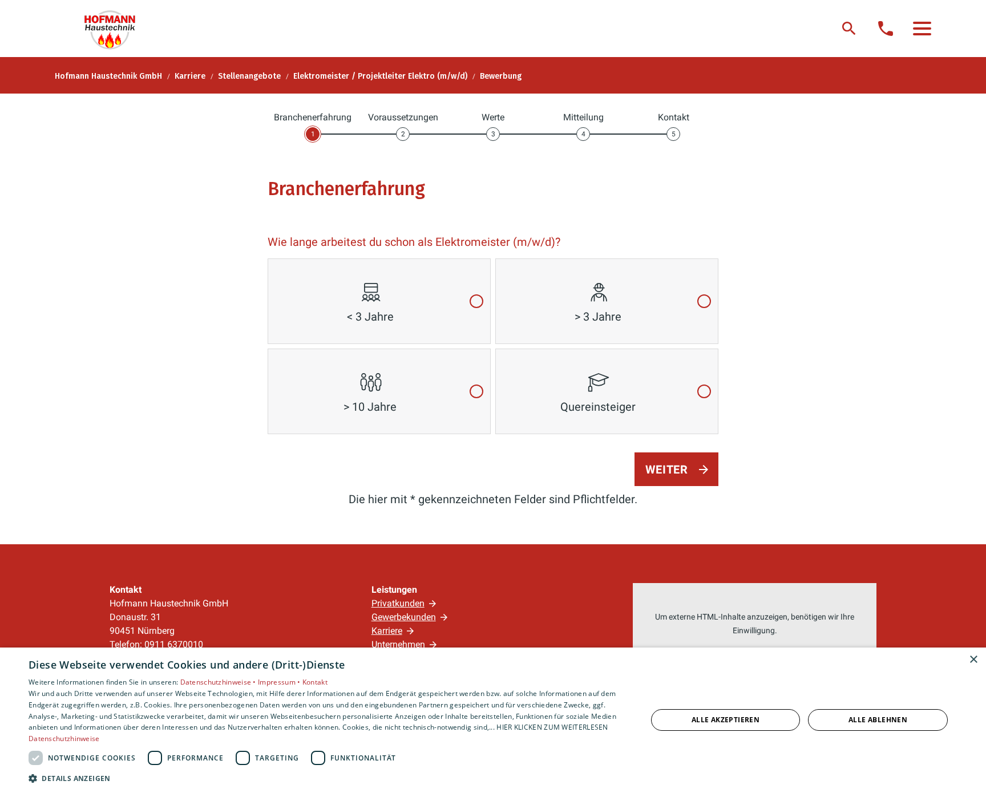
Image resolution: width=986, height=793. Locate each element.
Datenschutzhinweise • (219, 682)
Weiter (666, 469)
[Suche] (849, 28)
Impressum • (280, 682)
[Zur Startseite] (115, 28)
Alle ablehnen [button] (877, 720)
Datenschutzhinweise (64, 738)
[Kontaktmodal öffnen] (885, 28)
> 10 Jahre (370, 407)
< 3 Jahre (370, 316)
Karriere (386, 630)
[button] (922, 28)
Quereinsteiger (598, 407)
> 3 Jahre (598, 316)
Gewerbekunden (403, 617)
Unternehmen (398, 644)
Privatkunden (398, 603)
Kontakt (315, 682)
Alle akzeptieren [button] (725, 720)
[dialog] (493, 720)
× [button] (973, 660)
